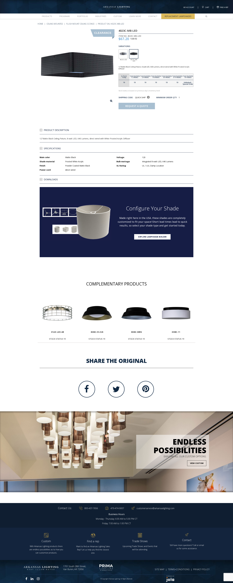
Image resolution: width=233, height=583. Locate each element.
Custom (118, 16)
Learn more (135, 16)
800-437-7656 (91, 508)
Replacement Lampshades (178, 16)
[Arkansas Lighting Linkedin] (32, 578)
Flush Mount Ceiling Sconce (80, 24)
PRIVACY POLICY (201, 569)
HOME (40, 24)
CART (207, 7)
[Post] (57, 313)
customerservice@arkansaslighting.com (155, 508)
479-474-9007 (117, 508)
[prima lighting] (101, 567)
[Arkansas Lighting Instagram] (38, 578)
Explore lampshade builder (152, 236)
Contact (152, 16)
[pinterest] (145, 389)
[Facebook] (86, 389)
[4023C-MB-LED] (77, 66)
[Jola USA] (186, 578)
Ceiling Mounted (55, 24)
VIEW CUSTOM (196, 463)
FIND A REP (224, 7)
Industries (100, 16)
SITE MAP (159, 569)
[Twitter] (116, 389)
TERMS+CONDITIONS (179, 569)
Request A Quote (136, 106)
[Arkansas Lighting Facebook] (26, 578)
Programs (64, 16)
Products (47, 16)
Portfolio (82, 16)
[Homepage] (116, 5)
